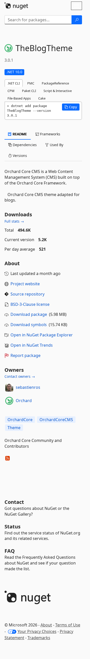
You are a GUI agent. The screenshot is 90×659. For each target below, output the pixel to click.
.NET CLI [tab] (14, 83)
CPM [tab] (11, 90)
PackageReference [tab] (55, 83)
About (46, 625)
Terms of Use (67, 625)
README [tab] (19, 134)
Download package (28, 314)
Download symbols (28, 324)
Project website (25, 284)
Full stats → (14, 221)
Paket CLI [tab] (29, 90)
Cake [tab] (42, 98)
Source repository (27, 294)
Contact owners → (19, 376)
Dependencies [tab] (24, 144)
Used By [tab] (56, 144)
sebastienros (28, 387)
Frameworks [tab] (49, 134)
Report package (25, 355)
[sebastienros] (9, 387)
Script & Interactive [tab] (58, 90)
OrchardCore (20, 419)
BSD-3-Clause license (30, 304)
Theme (14, 427)
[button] (71, 107)
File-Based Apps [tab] (19, 98)
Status (12, 526)
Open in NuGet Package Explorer (41, 335)
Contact (14, 502)
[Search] (77, 19)
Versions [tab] (19, 155)
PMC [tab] (30, 83)
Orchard (24, 400)
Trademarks (39, 637)
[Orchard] (9, 400)
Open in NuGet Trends (31, 345)
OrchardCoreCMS (56, 419)
